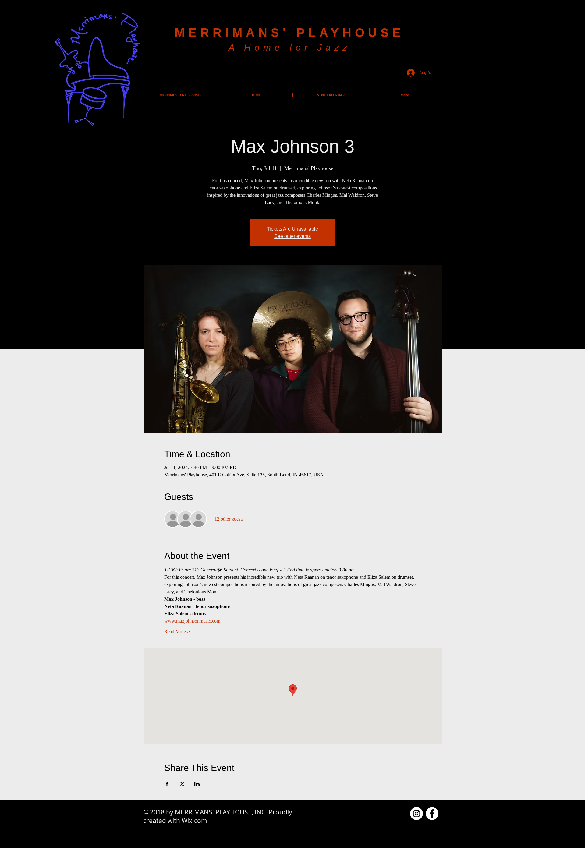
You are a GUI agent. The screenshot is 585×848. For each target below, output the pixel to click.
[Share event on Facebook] (167, 784)
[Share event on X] (182, 784)
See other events (292, 236)
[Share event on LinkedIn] (197, 784)
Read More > (177, 631)
